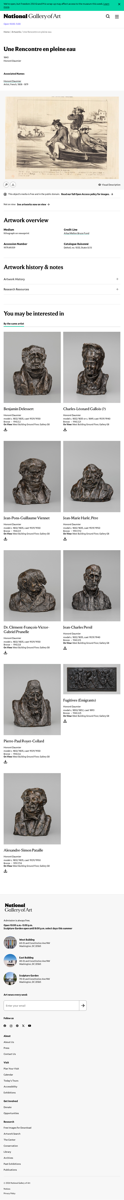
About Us (9, 1042)
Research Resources (16, 289)
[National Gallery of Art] (62, 907)
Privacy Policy (9, 1193)
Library (7, 1151)
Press (6, 1047)
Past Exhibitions (12, 1163)
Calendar (8, 1074)
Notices (7, 1188)
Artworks (16, 31)
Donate (7, 1107)
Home (7, 31)
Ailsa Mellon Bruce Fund (76, 233)
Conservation (11, 1145)
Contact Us (10, 1053)
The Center (9, 1139)
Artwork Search (12, 1133)
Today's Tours (11, 1080)
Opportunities (11, 1113)
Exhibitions (10, 1092)
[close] (119, 4)
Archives (8, 1157)
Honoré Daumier (12, 81)
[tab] (14, 324)
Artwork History (14, 279)
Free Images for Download (17, 1127)
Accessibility (10, 1086)
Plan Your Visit (11, 1068)
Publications (10, 1169)
